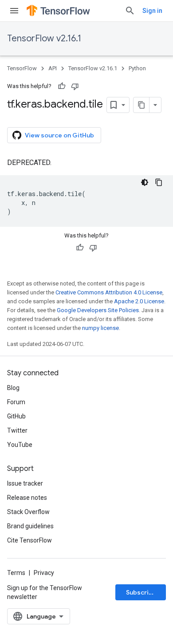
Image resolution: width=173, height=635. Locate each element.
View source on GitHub (59, 135)
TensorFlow (22, 68)
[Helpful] (61, 86)
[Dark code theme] (145, 182)
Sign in (152, 10)
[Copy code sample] (159, 182)
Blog (13, 387)
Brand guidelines (30, 526)
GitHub (16, 416)
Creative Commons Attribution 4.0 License (108, 292)
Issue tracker (25, 483)
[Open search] (130, 10)
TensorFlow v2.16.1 (44, 38)
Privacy (44, 572)
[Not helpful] (75, 86)
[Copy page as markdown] (141, 105)
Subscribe (141, 592)
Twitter (17, 430)
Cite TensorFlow (29, 540)
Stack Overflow (28, 511)
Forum (16, 402)
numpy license (100, 328)
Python (137, 68)
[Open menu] (14, 10)
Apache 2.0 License (139, 301)
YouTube (19, 444)
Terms (16, 572)
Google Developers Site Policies (98, 310)
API (52, 68)
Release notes (27, 497)
